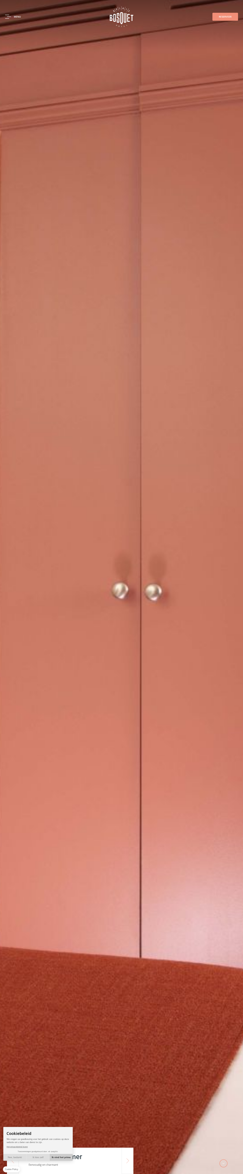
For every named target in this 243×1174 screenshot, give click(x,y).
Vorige (13, 1161)
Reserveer (225, 16)
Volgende (127, 1161)
